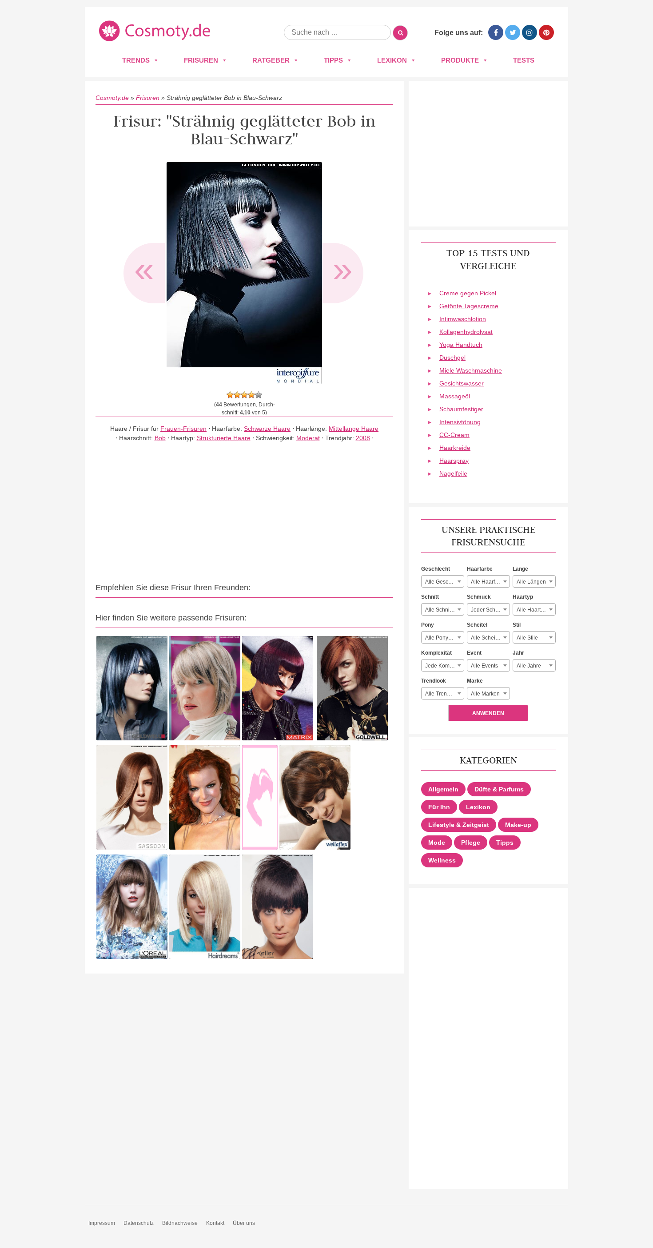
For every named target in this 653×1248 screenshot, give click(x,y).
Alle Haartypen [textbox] (535, 610)
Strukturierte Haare (224, 437)
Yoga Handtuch (460, 344)
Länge (520, 569)
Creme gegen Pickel (467, 293)
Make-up (518, 824)
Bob (160, 437)
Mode (436, 842)
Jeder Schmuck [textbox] (489, 610)
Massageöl (454, 396)
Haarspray (454, 460)
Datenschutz (138, 1223)
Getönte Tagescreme (468, 306)
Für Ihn (439, 807)
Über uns (244, 1223)
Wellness (442, 860)
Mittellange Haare (353, 428)
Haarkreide (454, 447)
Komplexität (436, 653)
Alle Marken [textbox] (485, 694)
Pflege (470, 842)
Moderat (308, 437)
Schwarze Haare (267, 428)
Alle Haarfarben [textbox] (490, 582)
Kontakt (215, 1223)
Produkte (460, 60)
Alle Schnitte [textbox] (440, 610)
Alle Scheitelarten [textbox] (490, 638)
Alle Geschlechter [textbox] (444, 582)
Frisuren (201, 60)
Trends (136, 60)
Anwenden (488, 713)
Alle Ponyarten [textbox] (443, 638)
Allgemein (443, 789)
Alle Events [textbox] (484, 666)
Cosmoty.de (112, 97)
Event (474, 653)
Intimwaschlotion (462, 318)
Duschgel (452, 357)
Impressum (101, 1223)
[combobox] (442, 581)
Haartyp (523, 597)
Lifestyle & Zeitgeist (458, 824)
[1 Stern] (230, 394)
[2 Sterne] (237, 394)
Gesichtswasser (461, 383)
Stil (517, 625)
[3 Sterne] (244, 394)
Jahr (518, 653)
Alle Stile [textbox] (527, 638)
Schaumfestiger (461, 409)
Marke (475, 681)
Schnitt (430, 597)
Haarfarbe (480, 569)
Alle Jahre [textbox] (529, 666)
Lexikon (392, 60)
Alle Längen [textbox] (531, 582)
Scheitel (477, 625)
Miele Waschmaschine (470, 370)
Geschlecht (435, 569)
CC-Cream (454, 434)
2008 (363, 437)
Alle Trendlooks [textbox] (444, 694)
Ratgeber (271, 60)
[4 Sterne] (251, 394)
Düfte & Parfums (499, 789)
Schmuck (479, 597)
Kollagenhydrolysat (466, 331)
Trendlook (433, 681)
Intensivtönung (460, 421)
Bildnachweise (180, 1223)
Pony (427, 625)
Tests (523, 60)
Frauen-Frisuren (183, 428)
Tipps (333, 60)
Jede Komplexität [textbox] (444, 666)
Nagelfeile (453, 473)
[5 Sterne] (258, 394)
